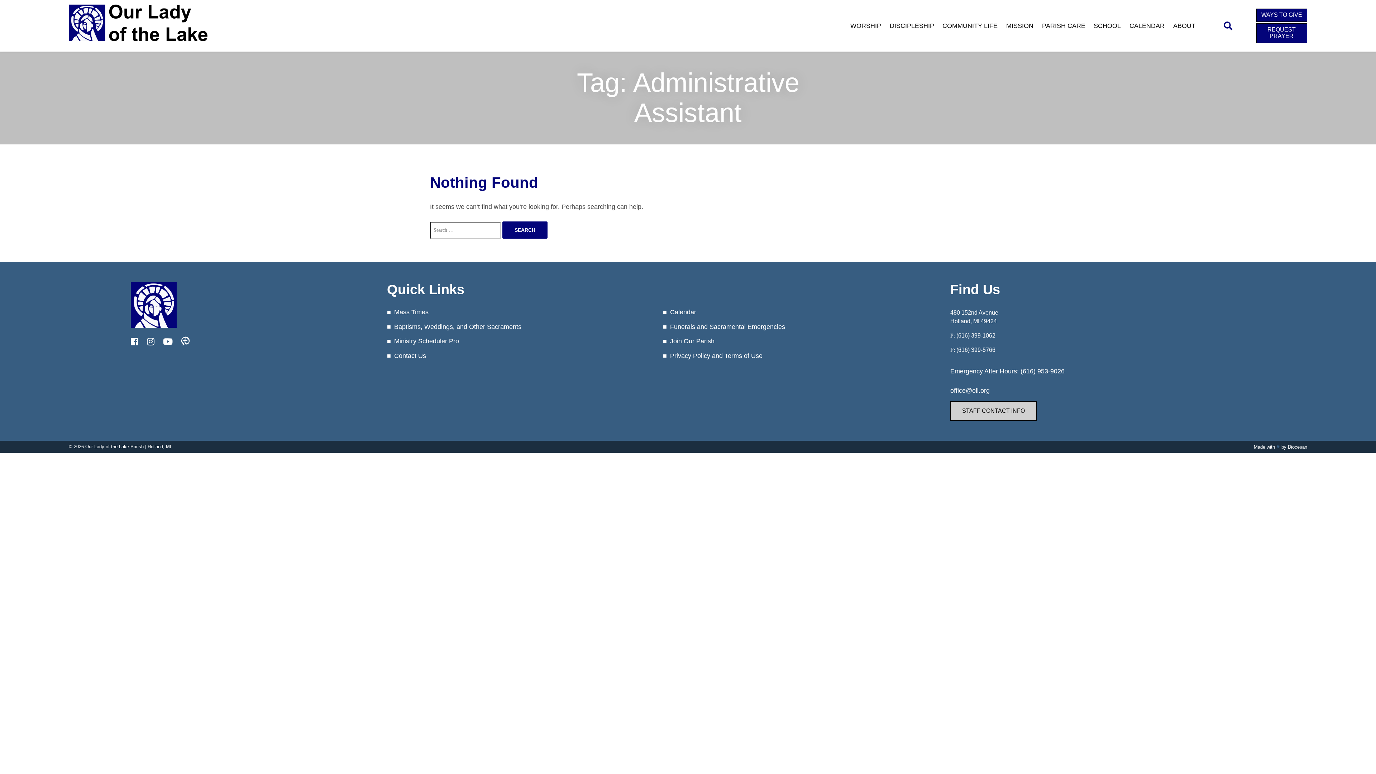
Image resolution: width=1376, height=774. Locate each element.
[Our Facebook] (134, 342)
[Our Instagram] (150, 342)
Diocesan (1297, 447)
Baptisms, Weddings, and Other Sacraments (457, 326)
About (1184, 25)
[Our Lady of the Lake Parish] (138, 46)
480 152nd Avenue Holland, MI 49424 (974, 317)
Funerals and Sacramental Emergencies (727, 326)
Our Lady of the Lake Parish (114, 446)
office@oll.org (970, 390)
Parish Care (1063, 25)
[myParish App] (185, 342)
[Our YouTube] (168, 342)
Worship (865, 25)
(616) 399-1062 (975, 336)
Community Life (970, 25)
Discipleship (912, 25)
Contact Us (410, 355)
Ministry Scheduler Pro (426, 341)
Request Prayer (1281, 33)
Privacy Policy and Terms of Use (716, 355)
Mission (1019, 25)
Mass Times (411, 312)
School (1107, 25)
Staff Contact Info (993, 411)
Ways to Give (1281, 15)
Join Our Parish (692, 341)
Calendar (1147, 25)
